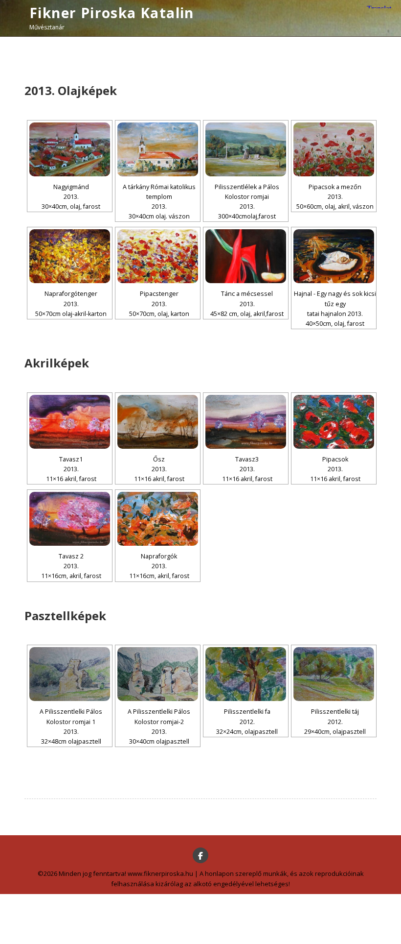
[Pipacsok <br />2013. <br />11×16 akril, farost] (333, 422)
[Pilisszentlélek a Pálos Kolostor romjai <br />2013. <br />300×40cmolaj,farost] (245, 149)
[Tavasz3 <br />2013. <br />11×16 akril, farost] (245, 422)
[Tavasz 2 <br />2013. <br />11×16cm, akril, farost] (69, 519)
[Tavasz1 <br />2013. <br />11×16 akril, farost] (69, 422)
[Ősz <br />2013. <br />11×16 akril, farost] (157, 422)
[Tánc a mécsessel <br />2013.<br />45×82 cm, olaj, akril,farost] (245, 256)
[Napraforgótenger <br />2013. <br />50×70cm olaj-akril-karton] (69, 256)
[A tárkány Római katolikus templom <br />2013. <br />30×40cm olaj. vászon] (157, 149)
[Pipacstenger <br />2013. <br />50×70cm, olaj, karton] (157, 256)
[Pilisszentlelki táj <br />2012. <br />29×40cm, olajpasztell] (333, 674)
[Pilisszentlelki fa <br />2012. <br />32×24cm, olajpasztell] (245, 674)
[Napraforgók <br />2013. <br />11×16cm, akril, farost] (157, 519)
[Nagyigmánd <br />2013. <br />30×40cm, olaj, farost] (69, 149)
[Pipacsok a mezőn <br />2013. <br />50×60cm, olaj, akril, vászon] (333, 149)
